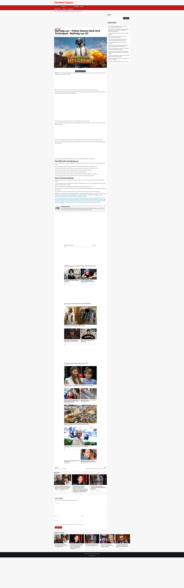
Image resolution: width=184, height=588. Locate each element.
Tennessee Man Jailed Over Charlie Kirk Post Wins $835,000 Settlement (98, 488)
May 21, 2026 (77, 549)
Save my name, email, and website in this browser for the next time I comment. (70, 524)
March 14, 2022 (62, 35)
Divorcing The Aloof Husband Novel (86, 193)
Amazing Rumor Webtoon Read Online (66, 200)
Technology (56, 28)
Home (55, 11)
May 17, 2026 (123, 548)
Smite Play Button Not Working (94, 202)
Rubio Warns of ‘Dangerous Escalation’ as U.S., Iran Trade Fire (118, 61)
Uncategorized (103, 542)
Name (56, 516)
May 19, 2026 (108, 547)
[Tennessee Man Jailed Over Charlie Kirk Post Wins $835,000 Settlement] (98, 479)
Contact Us (92, 553)
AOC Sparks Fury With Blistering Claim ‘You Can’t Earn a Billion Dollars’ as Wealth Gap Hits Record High (118, 56)
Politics (81, 6)
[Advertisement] (80, 20)
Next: (96, 468)
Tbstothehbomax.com (65, 196)
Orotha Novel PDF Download (82, 202)
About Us (88, 553)
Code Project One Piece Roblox (60, 198)
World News (76, 6)
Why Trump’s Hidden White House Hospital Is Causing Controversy (117, 43)
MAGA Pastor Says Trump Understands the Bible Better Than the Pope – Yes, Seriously (118, 59)
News (63, 6)
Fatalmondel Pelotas (61, 202)
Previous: (61, 468)
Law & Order (70, 8)
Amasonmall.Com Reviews (71, 202)
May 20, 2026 (98, 490)
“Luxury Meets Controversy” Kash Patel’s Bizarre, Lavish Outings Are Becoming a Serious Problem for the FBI (117, 40)
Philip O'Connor (57, 490)
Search (109, 14)
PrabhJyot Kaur (57, 35)
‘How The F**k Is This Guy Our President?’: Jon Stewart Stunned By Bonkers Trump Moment (117, 37)
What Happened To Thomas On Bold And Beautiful (83, 200)
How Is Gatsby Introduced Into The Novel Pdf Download (66, 194)
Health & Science (57, 8)
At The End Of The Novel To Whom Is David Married (89, 199)
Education (64, 8)
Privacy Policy (97, 553)
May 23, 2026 (62, 490)
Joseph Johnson (93, 490)
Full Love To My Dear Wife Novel (100, 193)
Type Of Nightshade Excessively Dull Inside (85, 194)
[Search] (129, 6)
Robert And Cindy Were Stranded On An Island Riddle (69, 199)
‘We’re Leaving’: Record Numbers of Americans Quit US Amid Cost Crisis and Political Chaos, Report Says (118, 49)
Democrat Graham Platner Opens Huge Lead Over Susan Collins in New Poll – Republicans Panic (62, 488)
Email (82, 516)
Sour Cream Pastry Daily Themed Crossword (78, 196)
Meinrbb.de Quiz (97, 194)
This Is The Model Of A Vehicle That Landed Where (69, 193)
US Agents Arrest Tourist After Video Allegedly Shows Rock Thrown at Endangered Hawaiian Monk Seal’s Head (118, 46)
